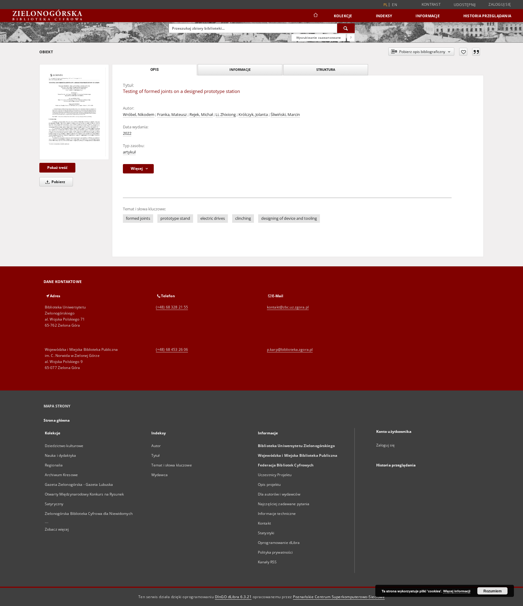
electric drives (212, 218)
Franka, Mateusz (172, 114)
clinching (243, 218)
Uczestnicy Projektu (274, 474)
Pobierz (58, 181)
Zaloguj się (499, 4)
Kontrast (431, 4)
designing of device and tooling (289, 218)
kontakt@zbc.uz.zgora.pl (288, 307)
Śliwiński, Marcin (285, 114)
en (394, 5)
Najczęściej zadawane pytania (283, 503)
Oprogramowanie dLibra (279, 542)
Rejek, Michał (201, 114)
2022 (127, 133)
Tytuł (155, 455)
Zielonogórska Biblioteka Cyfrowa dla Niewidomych (89, 513)
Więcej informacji (456, 591)
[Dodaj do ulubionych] (463, 52)
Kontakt (264, 523)
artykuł (129, 152)
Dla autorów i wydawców (279, 494)
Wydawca (159, 474)
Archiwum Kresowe (61, 474)
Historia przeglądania (487, 15)
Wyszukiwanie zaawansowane (318, 37)
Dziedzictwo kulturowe (64, 445)
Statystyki (266, 532)
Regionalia (54, 465)
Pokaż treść (57, 167)
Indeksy (384, 15)
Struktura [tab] (325, 69)
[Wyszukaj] (346, 28)
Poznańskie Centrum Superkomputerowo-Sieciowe (339, 596)
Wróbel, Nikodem (138, 114)
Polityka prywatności (275, 552)
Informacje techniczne (277, 513)
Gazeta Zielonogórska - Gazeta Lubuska (79, 484)
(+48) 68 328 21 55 (172, 307)
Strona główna (57, 420)
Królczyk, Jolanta (253, 114)
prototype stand (175, 218)
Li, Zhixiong (225, 114)
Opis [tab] (154, 70)
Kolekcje (343, 15)
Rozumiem (492, 591)
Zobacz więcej (57, 529)
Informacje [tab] (240, 69)
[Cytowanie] (476, 52)
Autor (156, 445)
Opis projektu (269, 484)
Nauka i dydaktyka (60, 455)
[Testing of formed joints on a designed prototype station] (74, 112)
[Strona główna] (315, 15)
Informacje (428, 15)
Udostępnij (465, 4)
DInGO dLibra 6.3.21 (233, 596)
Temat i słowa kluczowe (171, 465)
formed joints (138, 218)
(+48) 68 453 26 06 (172, 349)
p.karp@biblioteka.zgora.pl (290, 349)
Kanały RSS (267, 562)
